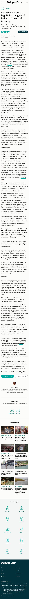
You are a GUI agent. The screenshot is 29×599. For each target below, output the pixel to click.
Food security (6, 435)
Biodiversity (5, 486)
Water (21, 553)
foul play (10, 64)
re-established (19, 82)
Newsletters (19, 574)
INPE (3, 294)
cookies (19, 591)
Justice (7, 553)
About (3, 568)
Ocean (21, 532)
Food (7, 521)
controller (8, 107)
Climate (21, 511)
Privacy (18, 568)
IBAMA (14, 119)
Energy (7, 511)
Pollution (7, 532)
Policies (18, 577)
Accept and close (8, 595)
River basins (19, 470)
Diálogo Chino (22, 372)
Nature (21, 521)
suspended (4, 73)
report (21, 343)
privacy (13, 591)
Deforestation (20, 435)
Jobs (2, 571)
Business (7, 543)
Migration (18, 486)
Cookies (18, 571)
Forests (21, 543)
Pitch (2, 574)
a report (5, 165)
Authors (3, 577)
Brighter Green (11, 225)
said (15, 102)
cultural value (5, 312)
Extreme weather (7, 470)
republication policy (8, 585)
